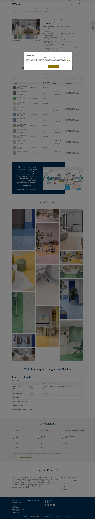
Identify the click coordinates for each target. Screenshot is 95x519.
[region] (48, 61)
